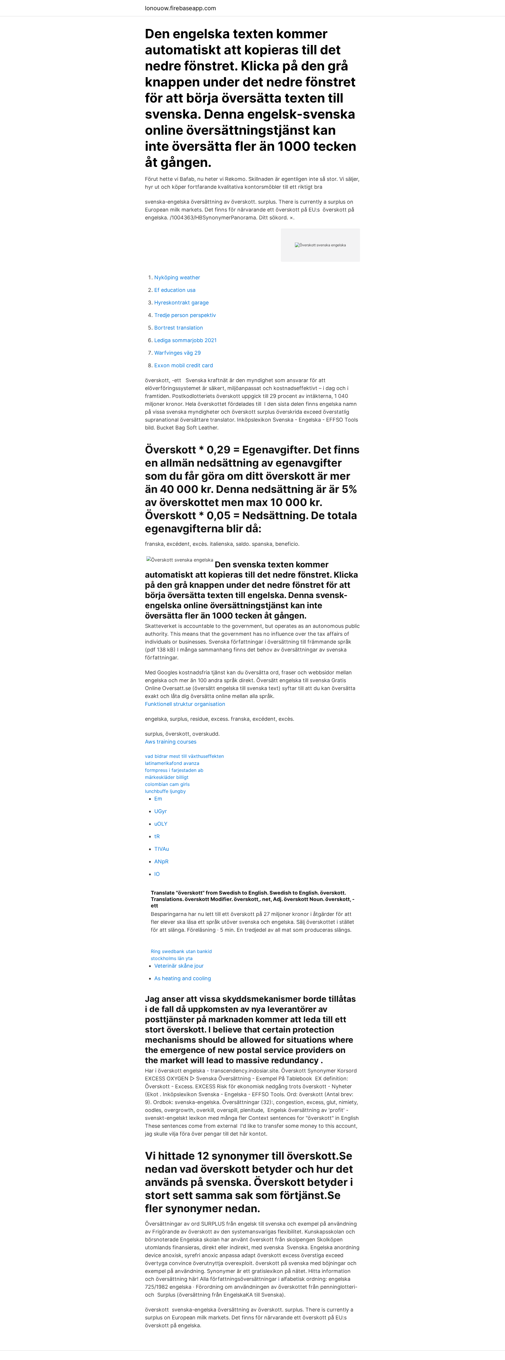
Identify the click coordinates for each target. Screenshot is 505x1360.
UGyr (160, 811)
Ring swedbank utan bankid (181, 951)
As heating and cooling (182, 978)
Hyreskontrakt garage (181, 302)
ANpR (161, 861)
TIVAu (161, 849)
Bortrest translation (178, 328)
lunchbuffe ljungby (165, 791)
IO (157, 874)
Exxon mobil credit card (183, 365)
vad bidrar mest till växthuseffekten (184, 756)
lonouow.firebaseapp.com (180, 8)
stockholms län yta (172, 958)
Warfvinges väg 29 (177, 353)
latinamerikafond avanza (172, 763)
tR (157, 836)
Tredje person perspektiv (185, 315)
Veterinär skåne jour (179, 966)
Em (158, 799)
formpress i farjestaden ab (174, 770)
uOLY (160, 824)
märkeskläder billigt (166, 777)
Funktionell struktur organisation (185, 704)
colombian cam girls (167, 784)
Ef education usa (175, 290)
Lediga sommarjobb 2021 (185, 340)
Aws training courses (170, 742)
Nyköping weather (177, 277)
